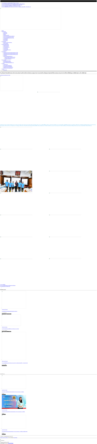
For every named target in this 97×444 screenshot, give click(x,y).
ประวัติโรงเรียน (5, 32)
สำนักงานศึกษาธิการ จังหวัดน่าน (7, 61)
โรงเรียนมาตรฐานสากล (6, 35)
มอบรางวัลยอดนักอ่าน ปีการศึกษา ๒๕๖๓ (5, 286)
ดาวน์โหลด (3, 63)
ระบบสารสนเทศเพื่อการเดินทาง (7, 49)
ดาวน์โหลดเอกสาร (5, 64)
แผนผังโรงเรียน (5, 33)
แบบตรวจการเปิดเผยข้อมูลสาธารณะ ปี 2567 (8, 37)
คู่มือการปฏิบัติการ (5, 39)
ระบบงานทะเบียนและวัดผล (6, 47)
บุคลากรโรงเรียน (4, 41)
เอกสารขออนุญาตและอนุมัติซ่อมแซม (7, 66)
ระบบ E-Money (5, 50)
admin (7, 309)
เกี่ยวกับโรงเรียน (4, 31)
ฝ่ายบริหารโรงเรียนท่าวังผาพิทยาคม (7, 42)
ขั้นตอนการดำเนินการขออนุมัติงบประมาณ (10, 58)
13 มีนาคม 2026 (4, 309)
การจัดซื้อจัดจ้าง (4, 331)
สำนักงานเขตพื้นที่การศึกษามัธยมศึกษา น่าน (8, 62)
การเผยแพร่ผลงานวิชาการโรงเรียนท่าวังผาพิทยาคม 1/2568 (10, 53)
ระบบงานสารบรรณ (5, 48)
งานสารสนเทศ (5, 55)
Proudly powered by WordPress (4, 437)
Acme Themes (15, 437)
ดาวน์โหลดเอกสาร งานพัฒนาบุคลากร (8, 68)
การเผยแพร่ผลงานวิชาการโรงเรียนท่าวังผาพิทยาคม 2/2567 (10, 54)
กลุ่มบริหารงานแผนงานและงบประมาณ (7, 56)
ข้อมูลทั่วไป (4, 34)
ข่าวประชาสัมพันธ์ (2, 284)
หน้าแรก (3, 30)
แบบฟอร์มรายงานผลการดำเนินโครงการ (8, 67)
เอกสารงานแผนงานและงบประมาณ (7, 65)
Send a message (2, 443)
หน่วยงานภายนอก (4, 59)
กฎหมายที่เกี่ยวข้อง (5, 38)
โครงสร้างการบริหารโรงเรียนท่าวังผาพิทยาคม (8, 36)
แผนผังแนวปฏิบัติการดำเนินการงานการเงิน (10, 57)
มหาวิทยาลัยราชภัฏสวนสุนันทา (7, 60)
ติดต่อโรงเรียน (5, 69)
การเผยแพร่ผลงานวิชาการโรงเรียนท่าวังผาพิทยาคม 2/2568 (10, 52)
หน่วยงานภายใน (4, 51)
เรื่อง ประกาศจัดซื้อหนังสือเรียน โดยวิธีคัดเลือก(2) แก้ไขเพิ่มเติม (7, 285)
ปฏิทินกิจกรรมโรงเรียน (6, 45)
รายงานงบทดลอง (5, 40)
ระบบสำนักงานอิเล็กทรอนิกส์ (5, 44)
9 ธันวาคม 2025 (4, 361)
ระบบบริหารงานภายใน (6, 46)
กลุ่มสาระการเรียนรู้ (5, 43)
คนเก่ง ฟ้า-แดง (4, 394)
